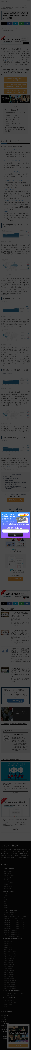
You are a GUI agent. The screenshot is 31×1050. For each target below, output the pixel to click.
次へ (15, 535)
